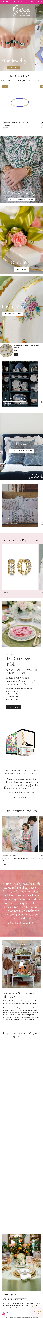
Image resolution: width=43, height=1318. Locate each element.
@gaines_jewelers (21, 1036)
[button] (37, 1312)
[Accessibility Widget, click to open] (3, 1315)
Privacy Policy (32, 1317)
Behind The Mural (9, 1001)
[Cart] (40, 11)
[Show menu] (3, 11)
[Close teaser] (32, 1307)
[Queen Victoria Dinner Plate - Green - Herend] (6, 350)
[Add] (16, 354)
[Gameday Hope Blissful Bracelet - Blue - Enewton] (20, 102)
